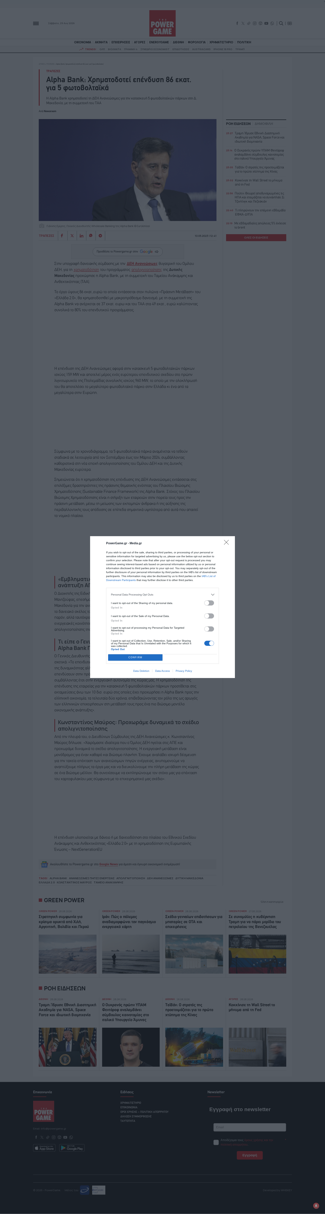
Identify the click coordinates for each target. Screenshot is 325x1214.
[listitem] (162, 595)
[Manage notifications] (316, 1206)
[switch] (209, 602)
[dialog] (162, 607)
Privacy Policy (184, 670)
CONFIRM (135, 657)
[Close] (227, 543)
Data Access (162, 670)
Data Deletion (141, 670)
